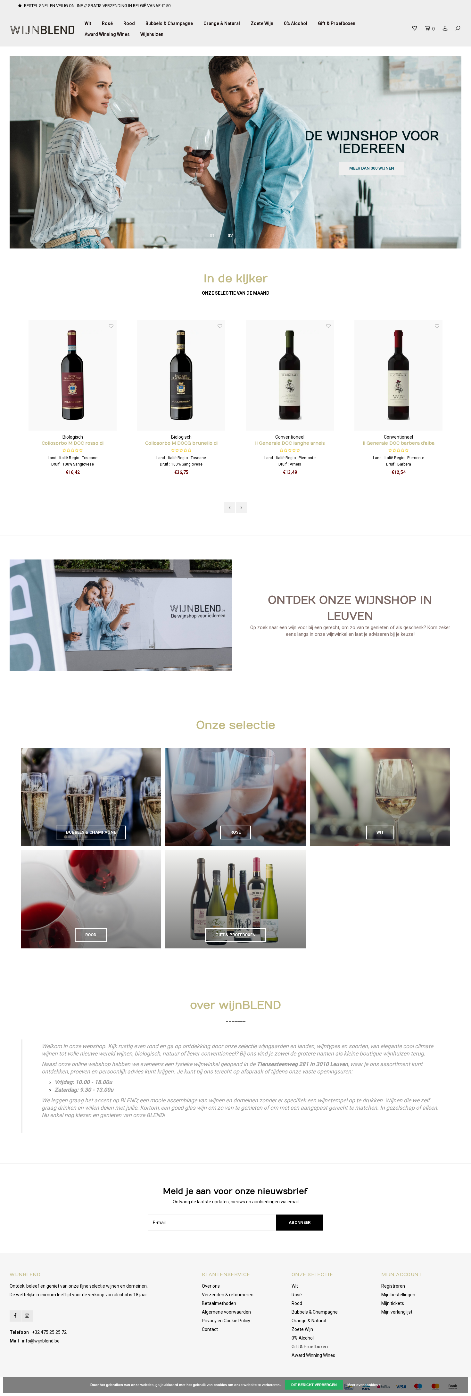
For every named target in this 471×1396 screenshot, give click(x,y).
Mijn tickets (392, 1303)
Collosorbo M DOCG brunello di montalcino (73, 444)
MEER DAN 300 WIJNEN (371, 168)
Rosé (107, 23)
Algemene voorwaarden (226, 1312)
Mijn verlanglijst (396, 1312)
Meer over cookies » (364, 1385)
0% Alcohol (295, 23)
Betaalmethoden (219, 1303)
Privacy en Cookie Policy (226, 1320)
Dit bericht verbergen (314, 1385)
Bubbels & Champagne (169, 23)
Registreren (393, 1286)
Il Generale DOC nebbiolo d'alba (398, 443)
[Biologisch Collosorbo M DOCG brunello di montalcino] (73, 375)
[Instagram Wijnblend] (27, 1316)
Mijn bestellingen (398, 1294)
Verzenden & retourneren (227, 1294)
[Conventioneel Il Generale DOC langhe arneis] (181, 375)
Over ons (211, 1286)
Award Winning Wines (107, 34)
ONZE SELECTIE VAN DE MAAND (235, 293)
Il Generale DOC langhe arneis (181, 443)
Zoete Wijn (262, 23)
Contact (210, 1329)
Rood (129, 23)
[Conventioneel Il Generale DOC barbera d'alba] (290, 375)
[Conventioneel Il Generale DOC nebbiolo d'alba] (398, 375)
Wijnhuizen (151, 34)
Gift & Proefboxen (336, 23)
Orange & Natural (221, 23)
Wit (88, 23)
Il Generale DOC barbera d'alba (290, 443)
